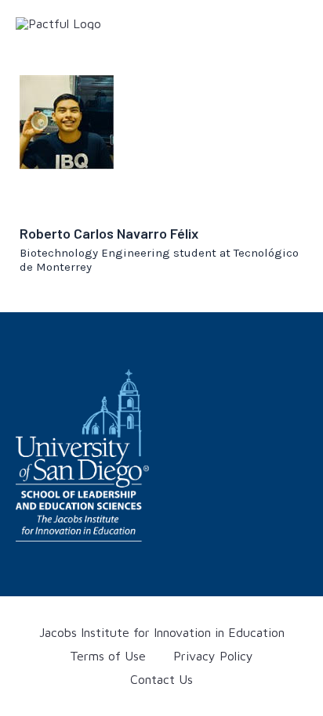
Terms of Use (108, 656)
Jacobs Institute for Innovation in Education (162, 632)
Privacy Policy (213, 656)
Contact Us (161, 679)
